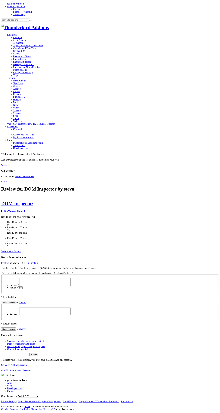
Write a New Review (11, 251)
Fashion (17, 94)
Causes (16, 91)
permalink (33, 263)
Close (4, 165)
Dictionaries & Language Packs (28, 142)
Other (16, 107)
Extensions (12, 34)
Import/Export (19, 59)
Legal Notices (70, 401)
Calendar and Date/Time (24, 48)
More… (11, 140)
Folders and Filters (22, 56)
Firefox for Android (22, 12)
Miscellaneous (20, 70)
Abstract (17, 88)
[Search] (30, 20)
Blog (9, 385)
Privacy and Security (23, 72)
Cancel (22, 302)
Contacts (17, 53)
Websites (17, 121)
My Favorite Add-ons (23, 137)
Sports (16, 118)
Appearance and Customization (28, 45)
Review (14, 285)
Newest (16, 86)
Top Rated (18, 43)
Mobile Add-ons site (24, 176)
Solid (15, 115)
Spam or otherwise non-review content (25, 341)
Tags (15, 75)
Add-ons (40, 27)
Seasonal (17, 113)
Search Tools (19, 145)
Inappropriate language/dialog (21, 343)
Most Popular (19, 40)
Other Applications (16, 6)
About (10, 383)
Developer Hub (20, 148)
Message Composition (23, 64)
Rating (14, 287)
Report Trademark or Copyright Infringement (39, 401)
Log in (21, 3)
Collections (12, 126)
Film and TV (19, 97)
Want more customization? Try (31, 124)
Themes (11, 78)
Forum (10, 391)
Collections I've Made (23, 134)
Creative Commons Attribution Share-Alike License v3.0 (28, 409)
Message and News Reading (26, 67)
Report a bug (127, 401)
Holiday (17, 99)
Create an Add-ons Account (14, 365)
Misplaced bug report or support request (26, 346)
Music (16, 102)
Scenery (17, 110)
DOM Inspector (17, 203)
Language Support (22, 61)
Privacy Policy (8, 401)
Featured (17, 37)
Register (11, 3)
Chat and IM (19, 51)
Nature (16, 105)
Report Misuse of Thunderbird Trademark (99, 401)
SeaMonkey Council (14, 211)
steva (6, 263)
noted (27, 406)
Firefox (16, 9)
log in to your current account (18, 370)
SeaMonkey (19, 14)
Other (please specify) (17, 349)
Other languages (9, 396)
